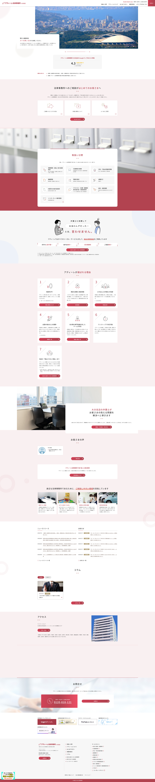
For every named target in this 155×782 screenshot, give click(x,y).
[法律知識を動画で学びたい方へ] (67, 722)
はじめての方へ (77, 119)
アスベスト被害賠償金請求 (98, 761)
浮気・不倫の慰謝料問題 (97, 750)
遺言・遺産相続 (96, 763)
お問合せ (151, 3)
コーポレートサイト (98, 770)
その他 (94, 768)
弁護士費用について (77, 111)
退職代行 (48, 577)
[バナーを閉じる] (15, 771)
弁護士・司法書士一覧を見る (101, 427)
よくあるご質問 (104, 111)
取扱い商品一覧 (77, 339)
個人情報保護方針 (79, 775)
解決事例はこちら (77, 475)
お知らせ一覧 (83, 560)
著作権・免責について (69, 775)
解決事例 (77, 305)
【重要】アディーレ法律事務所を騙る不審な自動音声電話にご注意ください (61, 75)
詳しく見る (43, 630)
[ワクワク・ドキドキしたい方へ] (87, 722)
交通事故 (40, 577)
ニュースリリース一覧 (44, 560)
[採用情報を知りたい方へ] (47, 731)
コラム (68, 754)
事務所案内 (69, 751)
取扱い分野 (69, 744)
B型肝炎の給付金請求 (97, 759)
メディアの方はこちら (141, 4)
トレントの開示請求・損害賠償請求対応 (100, 765)
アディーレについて (72, 746)
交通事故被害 (95, 748)
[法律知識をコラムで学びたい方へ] (47, 722)
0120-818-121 (128, 1)
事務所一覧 (49, 339)
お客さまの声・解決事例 (71, 759)
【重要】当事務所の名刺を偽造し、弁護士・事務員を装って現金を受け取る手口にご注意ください (66, 73)
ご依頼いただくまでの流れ (50, 111)
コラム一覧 (77, 603)
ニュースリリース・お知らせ (72, 761)
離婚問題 (95, 752)
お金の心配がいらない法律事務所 (77, 250)
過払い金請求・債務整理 (97, 746)
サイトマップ (87, 775)
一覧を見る (77, 458)
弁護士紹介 (105, 305)
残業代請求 (95, 755)
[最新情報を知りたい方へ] (108, 722)
